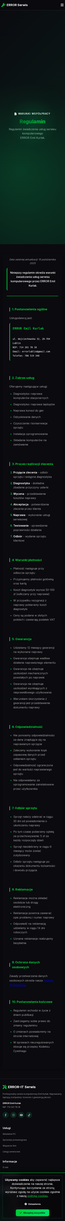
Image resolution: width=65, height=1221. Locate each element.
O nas (5, 1167)
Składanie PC (9, 1134)
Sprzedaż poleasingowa (15, 1140)
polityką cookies (37, 1196)
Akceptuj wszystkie (34, 1212)
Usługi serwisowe (11, 1151)
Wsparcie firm (9, 1145)
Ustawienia (34, 1204)
